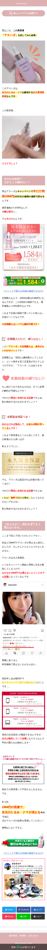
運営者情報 (13, 935)
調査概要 (22, 935)
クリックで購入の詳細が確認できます (23, 291)
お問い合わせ (33, 935)
